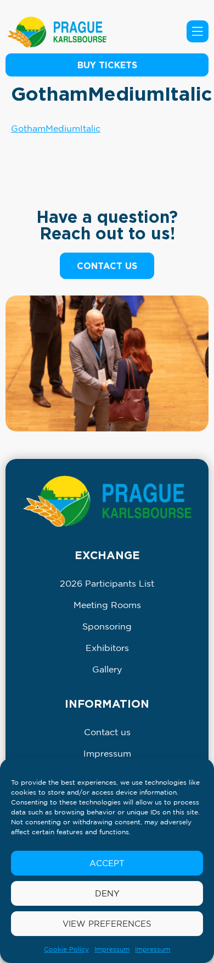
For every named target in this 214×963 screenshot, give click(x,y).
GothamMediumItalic (55, 128)
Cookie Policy (66, 949)
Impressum (111, 949)
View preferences (107, 923)
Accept (107, 863)
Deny (107, 893)
